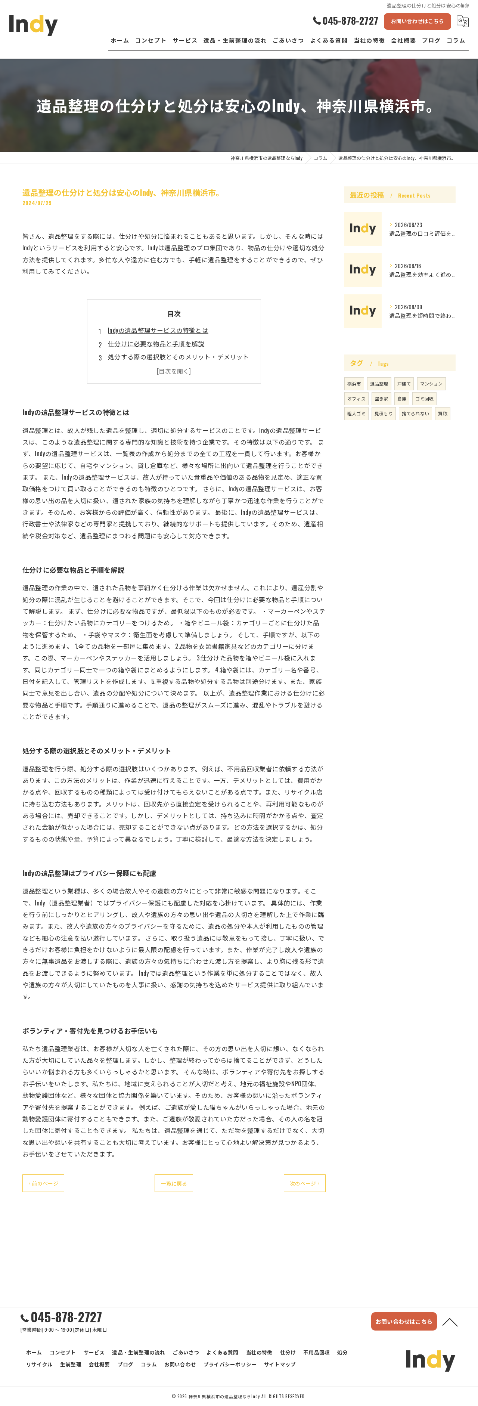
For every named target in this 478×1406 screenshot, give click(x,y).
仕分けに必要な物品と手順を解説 (156, 343)
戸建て (404, 383)
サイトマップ (280, 1364)
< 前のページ (43, 1183)
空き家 (381, 398)
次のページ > (305, 1183)
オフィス (356, 398)
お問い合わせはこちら (417, 21)
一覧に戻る (174, 1183)
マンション (431, 383)
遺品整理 (379, 383)
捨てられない (415, 413)
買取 (442, 413)
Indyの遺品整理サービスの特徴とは (158, 330)
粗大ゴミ (356, 413)
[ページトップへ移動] (450, 1321)
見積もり (384, 413)
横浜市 (354, 383)
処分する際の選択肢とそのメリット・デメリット (178, 356)
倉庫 (401, 398)
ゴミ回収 (424, 398)
